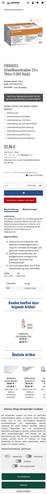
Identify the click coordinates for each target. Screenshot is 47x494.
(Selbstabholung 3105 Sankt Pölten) (22, 124)
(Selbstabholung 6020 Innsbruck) (21, 131)
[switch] (7, 456)
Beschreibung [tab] (11, 209)
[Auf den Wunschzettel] (37, 20)
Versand (24, 155)
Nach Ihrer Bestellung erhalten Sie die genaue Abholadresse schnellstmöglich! (23, 97)
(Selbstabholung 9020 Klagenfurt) (21, 138)
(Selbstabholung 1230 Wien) (18, 120)
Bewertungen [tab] (30, 209)
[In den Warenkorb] (23, 193)
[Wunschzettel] (37, 2)
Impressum (26, 448)
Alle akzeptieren (23, 476)
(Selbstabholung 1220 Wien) (18, 116)
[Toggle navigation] (3, 1)
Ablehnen (23, 485)
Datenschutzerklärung (10, 448)
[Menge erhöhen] (40, 185)
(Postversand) (12, 113)
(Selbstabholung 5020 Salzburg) (20, 127)
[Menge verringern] (7, 185)
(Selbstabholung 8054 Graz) (18, 134)
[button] (29, 2)
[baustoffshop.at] (14, 3)
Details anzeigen (23, 491)
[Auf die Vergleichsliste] (31, 20)
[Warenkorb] (42, 2)
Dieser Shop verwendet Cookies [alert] (23, 409)
